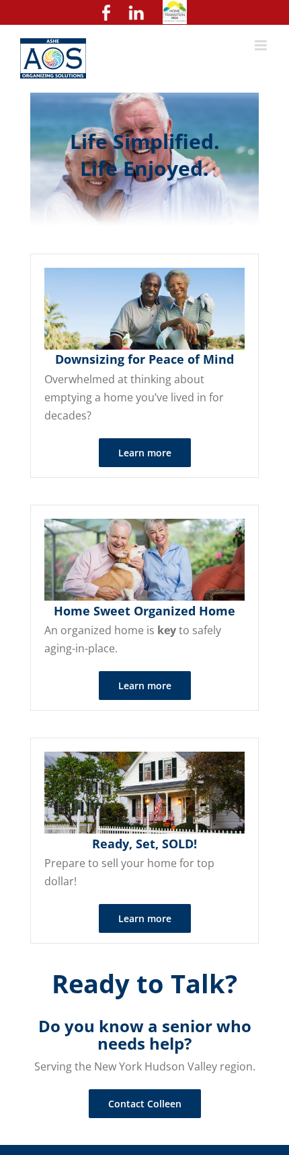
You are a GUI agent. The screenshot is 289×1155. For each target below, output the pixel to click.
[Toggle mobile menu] (262, 45)
